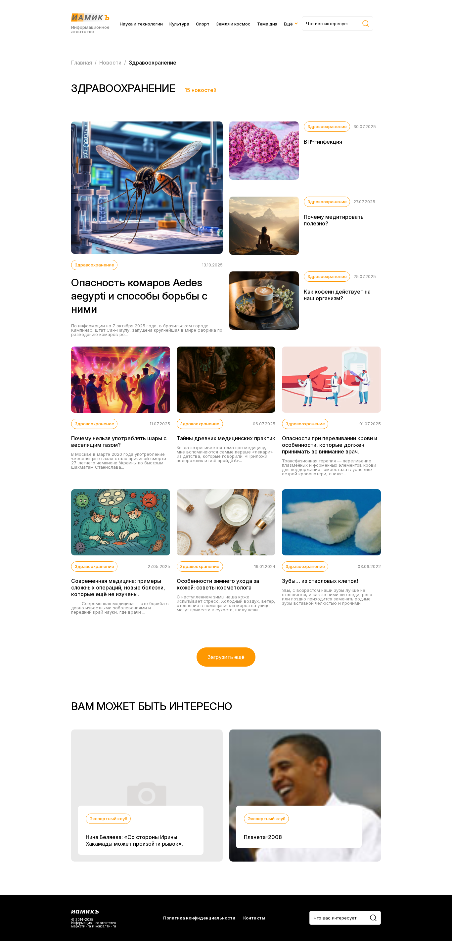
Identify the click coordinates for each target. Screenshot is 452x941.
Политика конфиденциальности (199, 918)
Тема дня (267, 23)
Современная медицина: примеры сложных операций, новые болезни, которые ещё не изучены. (118, 587)
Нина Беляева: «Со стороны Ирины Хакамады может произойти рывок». (134, 840)
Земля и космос (233, 23)
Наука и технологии (141, 23)
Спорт (202, 23)
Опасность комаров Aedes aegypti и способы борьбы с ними (139, 295)
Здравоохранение (94, 264)
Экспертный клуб (108, 818)
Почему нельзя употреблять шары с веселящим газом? (118, 441)
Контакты (254, 918)
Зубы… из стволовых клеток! (320, 581)
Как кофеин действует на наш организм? (337, 295)
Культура (179, 23)
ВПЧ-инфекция (323, 141)
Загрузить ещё (226, 657)
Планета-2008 (263, 837)
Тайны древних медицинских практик (226, 438)
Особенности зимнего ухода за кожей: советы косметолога (218, 584)
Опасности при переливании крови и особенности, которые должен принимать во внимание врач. (329, 445)
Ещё (288, 23)
